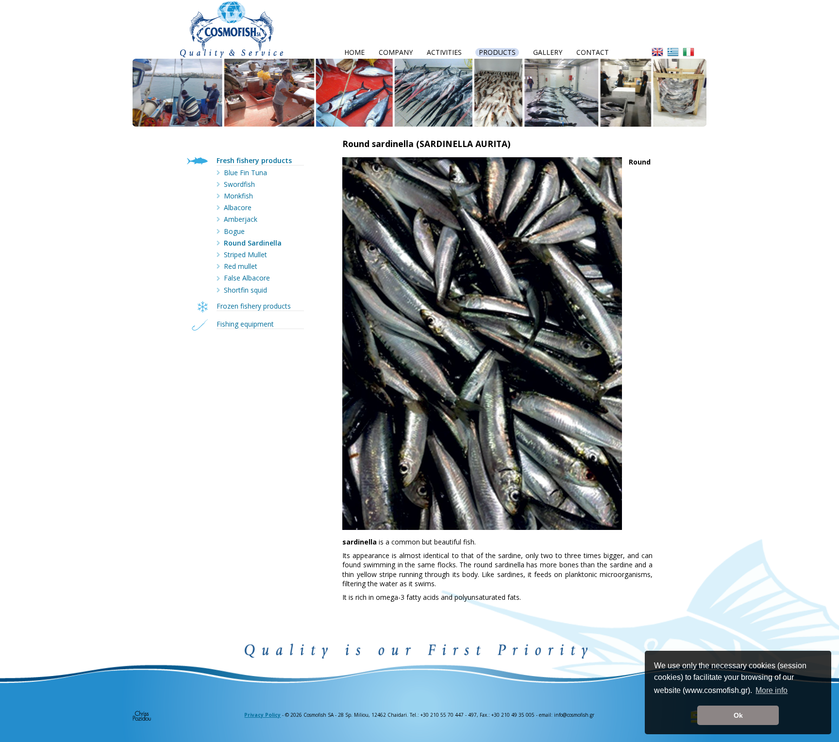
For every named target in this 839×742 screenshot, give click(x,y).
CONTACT (592, 52)
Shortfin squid (245, 290)
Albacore (238, 207)
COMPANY (396, 52)
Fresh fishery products (254, 160)
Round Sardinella (253, 242)
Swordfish (239, 184)
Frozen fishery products (254, 306)
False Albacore (247, 277)
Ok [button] (738, 715)
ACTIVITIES (444, 52)
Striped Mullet (245, 254)
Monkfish (238, 195)
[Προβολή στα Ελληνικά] (675, 52)
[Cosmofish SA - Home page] (231, 28)
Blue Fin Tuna (245, 172)
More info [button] (771, 690)
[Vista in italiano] (690, 52)
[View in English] (659, 52)
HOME (354, 52)
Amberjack (240, 219)
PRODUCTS (497, 52)
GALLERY (547, 52)
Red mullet (240, 266)
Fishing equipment (245, 324)
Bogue (234, 231)
